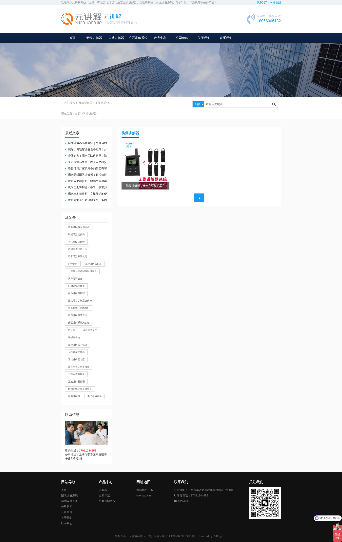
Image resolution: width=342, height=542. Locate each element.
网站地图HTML (145, 490)
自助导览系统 (69, 501)
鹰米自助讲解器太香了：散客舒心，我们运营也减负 (86, 188)
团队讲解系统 (69, 495)
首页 (72, 38)
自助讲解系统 (101, 102)
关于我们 (204, 38)
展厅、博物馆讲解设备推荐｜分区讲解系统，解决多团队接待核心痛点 (86, 149)
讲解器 (103, 490)
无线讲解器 (94, 38)
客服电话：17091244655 (192, 495)
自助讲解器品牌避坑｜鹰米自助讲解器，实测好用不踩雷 (86, 143)
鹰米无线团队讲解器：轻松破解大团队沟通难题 (86, 175)
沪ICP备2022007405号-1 (181, 536)
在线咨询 (183, 501)
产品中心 (160, 38)
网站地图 (275, 2)
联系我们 (226, 38)
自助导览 (104, 495)
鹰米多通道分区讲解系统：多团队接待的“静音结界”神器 (86, 200)
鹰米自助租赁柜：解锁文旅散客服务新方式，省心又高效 (86, 181)
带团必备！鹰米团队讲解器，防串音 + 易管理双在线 (86, 156)
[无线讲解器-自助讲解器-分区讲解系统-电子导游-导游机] (81, 19)
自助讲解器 (116, 38)
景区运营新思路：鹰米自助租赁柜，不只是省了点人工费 (86, 162)
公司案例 (66, 512)
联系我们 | (263, 2)
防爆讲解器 (90, 113)
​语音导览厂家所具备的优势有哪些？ (86, 169)
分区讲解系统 (138, 38)
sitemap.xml (143, 495)
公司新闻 (182, 38)
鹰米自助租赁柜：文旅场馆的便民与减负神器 (86, 194)
